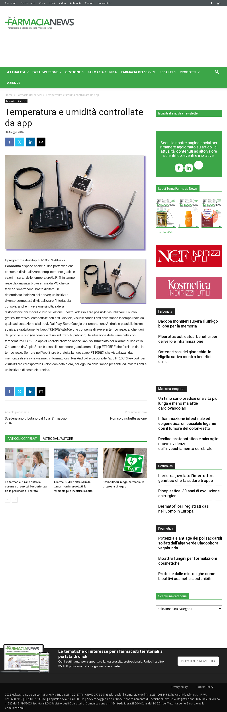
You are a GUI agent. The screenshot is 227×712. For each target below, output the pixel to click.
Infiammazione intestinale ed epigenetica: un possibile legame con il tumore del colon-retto (187, 423)
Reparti (166, 72)
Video (62, 3)
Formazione (28, 3)
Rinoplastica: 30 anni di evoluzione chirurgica (189, 493)
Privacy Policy (179, 687)
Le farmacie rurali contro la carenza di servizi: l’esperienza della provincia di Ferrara (26, 486)
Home (9, 95)
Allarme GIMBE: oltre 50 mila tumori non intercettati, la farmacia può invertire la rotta (73, 486)
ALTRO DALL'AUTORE (58, 438)
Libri (52, 3)
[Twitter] (198, 166)
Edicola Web (164, 232)
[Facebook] (211, 3)
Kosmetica (165, 528)
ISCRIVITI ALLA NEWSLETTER (198, 661)
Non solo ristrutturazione (128, 418)
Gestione (73, 72)
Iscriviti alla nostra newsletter (178, 113)
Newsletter (105, 3)
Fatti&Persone (45, 72)
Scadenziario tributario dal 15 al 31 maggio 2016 (36, 420)
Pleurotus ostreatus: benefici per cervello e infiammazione (187, 339)
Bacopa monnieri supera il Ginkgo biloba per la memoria (188, 323)
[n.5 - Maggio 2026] (212, 213)
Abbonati (75, 3)
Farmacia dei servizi (138, 72)
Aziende (13, 83)
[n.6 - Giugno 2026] (188, 213)
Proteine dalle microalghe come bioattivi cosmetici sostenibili (186, 576)
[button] (216, 72)
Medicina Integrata (171, 389)
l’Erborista (165, 311)
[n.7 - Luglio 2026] (166, 213)
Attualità (16, 72)
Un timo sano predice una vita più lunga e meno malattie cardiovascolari (187, 403)
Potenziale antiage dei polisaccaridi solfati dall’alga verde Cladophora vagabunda (190, 543)
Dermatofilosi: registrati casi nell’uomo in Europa (183, 508)
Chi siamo (10, 3)
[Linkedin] (218, 3)
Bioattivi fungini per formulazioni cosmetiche (187, 561)
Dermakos (165, 466)
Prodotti (188, 72)
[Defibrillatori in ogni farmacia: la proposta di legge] (125, 463)
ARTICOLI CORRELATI (22, 438)
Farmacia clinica (102, 72)
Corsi (42, 3)
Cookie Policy (204, 687)
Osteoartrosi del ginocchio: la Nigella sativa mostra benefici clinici (184, 356)
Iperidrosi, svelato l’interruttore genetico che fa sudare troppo (186, 478)
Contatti (89, 3)
